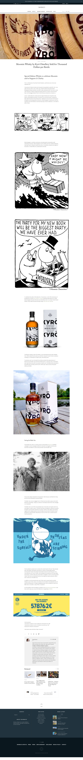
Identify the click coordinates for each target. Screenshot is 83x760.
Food (39, 61)
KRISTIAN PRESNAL (41, 722)
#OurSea (50, 444)
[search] (29, 715)
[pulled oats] (53, 674)
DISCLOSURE (49, 744)
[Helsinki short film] (55, 728)
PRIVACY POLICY (57, 744)
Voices (54, 11)
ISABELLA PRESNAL (41, 719)
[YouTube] (15, 3)
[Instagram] (18, 3)
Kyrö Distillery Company (38, 298)
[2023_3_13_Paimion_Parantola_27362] (55, 723)
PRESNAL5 (41, 723)
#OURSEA (50, 589)
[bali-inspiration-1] (55, 733)
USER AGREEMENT (40, 744)
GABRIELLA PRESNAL (41, 720)
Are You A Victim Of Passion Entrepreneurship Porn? (62, 734)
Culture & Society (49, 11)
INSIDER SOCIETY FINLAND (41, 718)
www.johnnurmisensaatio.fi (50, 587)
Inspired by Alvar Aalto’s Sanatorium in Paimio (62, 723)
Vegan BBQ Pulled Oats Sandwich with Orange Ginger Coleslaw (40, 683)
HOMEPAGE (29, 11)
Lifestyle (33, 11)
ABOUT (67, 3)
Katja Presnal (34, 639)
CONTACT (63, 3)
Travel (59, 726)
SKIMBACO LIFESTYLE (41, 716)
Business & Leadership (41, 11)
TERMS (33, 744)
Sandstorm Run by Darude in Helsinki (62, 718)
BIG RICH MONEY (41, 714)
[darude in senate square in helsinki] (55, 717)
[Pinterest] (17, 3)
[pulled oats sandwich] (41, 674)
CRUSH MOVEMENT (41, 715)
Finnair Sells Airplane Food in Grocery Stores (29, 682)
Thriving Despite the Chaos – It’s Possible (35, 693)
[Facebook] (20, 3)
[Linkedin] (14, 3)
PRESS (29, 744)
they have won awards (48, 301)
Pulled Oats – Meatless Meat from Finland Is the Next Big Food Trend (53, 683)
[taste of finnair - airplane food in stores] (29, 674)
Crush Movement (61, 732)
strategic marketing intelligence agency (40, 645)
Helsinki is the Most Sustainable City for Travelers (63, 729)
